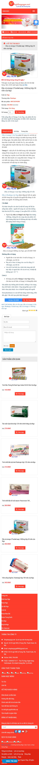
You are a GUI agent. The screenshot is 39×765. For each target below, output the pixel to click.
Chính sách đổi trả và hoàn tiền (11, 702)
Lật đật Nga (5, 606)
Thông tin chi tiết (7, 131)
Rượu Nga (5, 603)
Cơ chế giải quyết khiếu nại (10, 709)
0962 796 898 (11, 761)
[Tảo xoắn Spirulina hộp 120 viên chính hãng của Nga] (19, 411)
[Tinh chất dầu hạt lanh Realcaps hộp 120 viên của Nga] (19, 450)
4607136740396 (7, 304)
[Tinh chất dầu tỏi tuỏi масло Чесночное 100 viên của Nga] (19, 488)
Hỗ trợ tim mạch (13, 43)
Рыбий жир (15, 306)
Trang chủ (5, 595)
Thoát (19, 757)
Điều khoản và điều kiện (9, 695)
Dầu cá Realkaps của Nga (10, 195)
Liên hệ (4, 610)
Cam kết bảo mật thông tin (10, 706)
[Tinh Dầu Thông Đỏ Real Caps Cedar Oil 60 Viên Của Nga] (19, 373)
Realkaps (8, 306)
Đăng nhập (27, 754)
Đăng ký (4, 757)
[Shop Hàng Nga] (19, 4)
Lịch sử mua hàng (19, 751)
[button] (4, 22)
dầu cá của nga (17, 304)
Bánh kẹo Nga (6, 599)
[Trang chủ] (5, 43)
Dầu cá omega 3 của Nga (10, 135)
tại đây (25, 85)
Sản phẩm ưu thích (7, 754)
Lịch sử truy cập (18, 754)
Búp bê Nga (5, 624)
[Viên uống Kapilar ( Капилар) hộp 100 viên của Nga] (19, 565)
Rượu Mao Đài (6, 614)
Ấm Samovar (5, 628)
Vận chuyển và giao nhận (9, 713)
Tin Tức (4, 682)
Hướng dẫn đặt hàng (8, 699)
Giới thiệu (16, 131)
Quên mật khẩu (12, 757)
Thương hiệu (24, 131)
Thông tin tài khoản (7, 751)
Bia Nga (4, 621)
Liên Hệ (4, 685)
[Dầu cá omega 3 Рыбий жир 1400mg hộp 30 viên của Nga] (19, 527)
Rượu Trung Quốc (7, 617)
